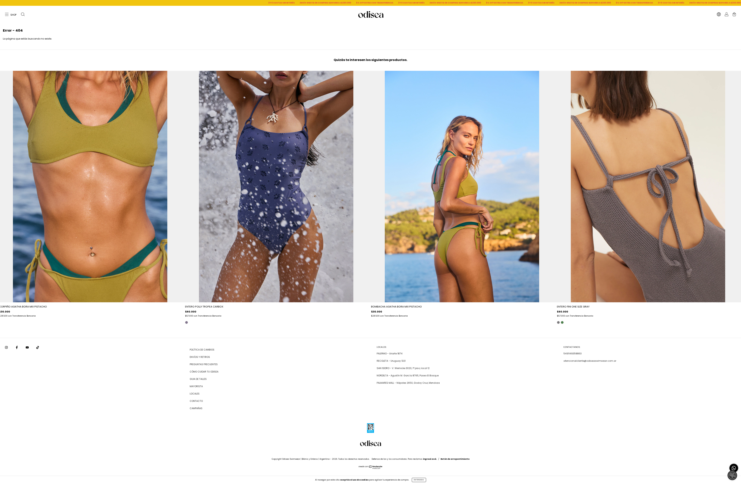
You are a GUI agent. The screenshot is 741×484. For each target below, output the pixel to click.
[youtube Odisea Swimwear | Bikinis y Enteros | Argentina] (27, 347)
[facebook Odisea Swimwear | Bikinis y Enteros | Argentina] (17, 347)
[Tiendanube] (371, 468)
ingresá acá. (430, 459)
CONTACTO (196, 401)
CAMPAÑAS (196, 408)
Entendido (419, 480)
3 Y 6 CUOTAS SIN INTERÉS (119, 2)
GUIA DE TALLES (198, 379)
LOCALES (195, 393)
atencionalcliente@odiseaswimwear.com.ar (589, 360)
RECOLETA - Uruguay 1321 (391, 360)
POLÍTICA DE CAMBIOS (202, 349)
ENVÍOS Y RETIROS (200, 357)
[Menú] (11, 14)
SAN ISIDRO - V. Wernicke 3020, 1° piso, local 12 (403, 368)
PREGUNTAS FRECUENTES (204, 364)
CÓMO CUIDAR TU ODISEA (204, 371)
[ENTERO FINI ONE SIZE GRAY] (558, 322)
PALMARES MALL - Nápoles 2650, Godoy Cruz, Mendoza (408, 382)
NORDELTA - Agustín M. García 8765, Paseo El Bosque (408, 375)
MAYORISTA (196, 386)
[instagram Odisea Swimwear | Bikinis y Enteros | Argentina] (6, 347)
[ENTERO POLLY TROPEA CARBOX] (186, 322)
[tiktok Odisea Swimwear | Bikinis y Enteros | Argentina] (37, 347)
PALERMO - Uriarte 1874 (390, 353)
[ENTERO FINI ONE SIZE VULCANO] (562, 322)
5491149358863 (572, 353)
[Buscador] (23, 14)
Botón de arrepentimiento (455, 459)
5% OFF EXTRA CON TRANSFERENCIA (212, 2)
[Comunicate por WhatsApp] (733, 468)
